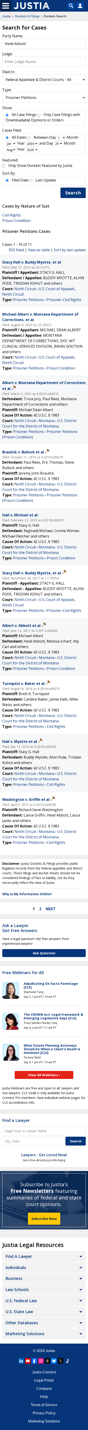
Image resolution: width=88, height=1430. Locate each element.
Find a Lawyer (16, 1120)
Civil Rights (11, 215)
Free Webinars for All (23, 972)
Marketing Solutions (24, 1333)
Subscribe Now (44, 1218)
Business (13, 1278)
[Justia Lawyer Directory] (67, 1361)
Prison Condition (16, 220)
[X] (60, 1361)
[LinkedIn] (21, 1361)
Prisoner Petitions (28, 299)
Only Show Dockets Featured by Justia (40, 165)
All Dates (19, 137)
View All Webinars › (44, 1075)
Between (41, 137)
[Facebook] (34, 1361)
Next (51, 908)
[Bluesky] (54, 1361)
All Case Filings (24, 114)
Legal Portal (44, 1380)
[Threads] (47, 1361)
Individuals (15, 1267)
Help (44, 1397)
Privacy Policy (44, 1413)
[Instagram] (41, 1361)
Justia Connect (44, 1372)
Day (52, 137)
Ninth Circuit (25, 288)
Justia (50, 1351)
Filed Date (20, 180)
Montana (46, 420)
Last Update (45, 180)
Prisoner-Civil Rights (64, 299)
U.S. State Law (19, 1311)
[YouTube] (27, 1361)
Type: (7, 89)
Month (72, 137)
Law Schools (17, 1289)
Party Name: (12, 35)
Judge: (7, 53)
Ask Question (44, 953)
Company (44, 1388)
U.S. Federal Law (21, 1300)
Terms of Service (44, 1405)
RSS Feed (16, 249)
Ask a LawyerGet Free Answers (19, 928)
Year (21, 143)
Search (73, 193)
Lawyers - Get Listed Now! (44, 1154)
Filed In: (8, 71)
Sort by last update (70, 249)
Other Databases (21, 1322)
